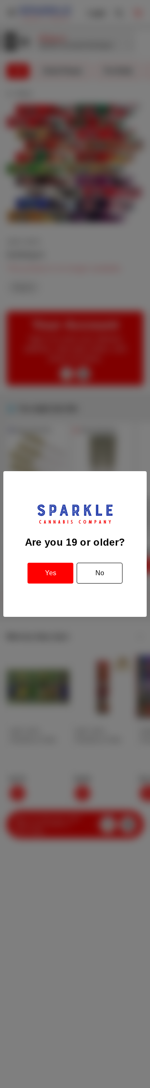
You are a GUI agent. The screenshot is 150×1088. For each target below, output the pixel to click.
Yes (50, 572)
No (99, 572)
